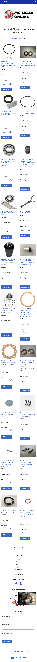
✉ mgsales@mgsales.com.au (18, 23)
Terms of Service (18, 574)
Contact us (19, 564)
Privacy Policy (18, 572)
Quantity (4, 80)
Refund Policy (18, 569)
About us (18, 562)
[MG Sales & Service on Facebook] (21, 583)
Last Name (6, 624)
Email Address (7, 633)
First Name (6, 616)
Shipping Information (18, 567)
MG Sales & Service (23, 651)
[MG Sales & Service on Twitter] (16, 583)
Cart (34, 1)
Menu (5, 1)
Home (18, 559)
